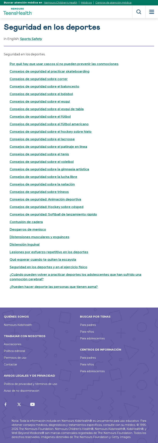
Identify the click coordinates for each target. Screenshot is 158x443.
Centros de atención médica (113, 2)
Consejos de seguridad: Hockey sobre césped (46, 207)
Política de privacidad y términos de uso (30, 384)
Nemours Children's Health (60, 2)
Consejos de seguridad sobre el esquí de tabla (47, 109)
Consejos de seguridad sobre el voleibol (42, 162)
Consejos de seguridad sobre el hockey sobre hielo (51, 132)
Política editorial (14, 351)
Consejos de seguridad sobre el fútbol (40, 116)
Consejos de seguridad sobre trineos (39, 192)
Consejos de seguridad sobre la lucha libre (43, 177)
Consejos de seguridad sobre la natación (42, 184)
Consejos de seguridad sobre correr (39, 79)
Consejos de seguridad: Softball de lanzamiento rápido (53, 214)
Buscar (138, 11)
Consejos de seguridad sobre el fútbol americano (49, 124)
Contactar (10, 364)
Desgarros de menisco (28, 229)
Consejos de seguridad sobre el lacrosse (42, 139)
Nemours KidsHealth (18, 325)
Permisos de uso (15, 357)
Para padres (88, 325)
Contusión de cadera (26, 222)
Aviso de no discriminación (21, 390)
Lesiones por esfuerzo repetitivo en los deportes (49, 252)
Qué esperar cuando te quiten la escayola (43, 259)
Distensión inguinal (25, 244)
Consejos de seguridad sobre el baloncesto (44, 86)
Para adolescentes (92, 338)
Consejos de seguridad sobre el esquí (40, 101)
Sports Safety (31, 39)
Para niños (87, 331)
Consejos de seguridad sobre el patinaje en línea (48, 147)
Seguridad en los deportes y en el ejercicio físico (48, 267)
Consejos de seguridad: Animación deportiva (45, 199)
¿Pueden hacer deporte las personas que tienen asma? (54, 287)
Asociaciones (12, 344)
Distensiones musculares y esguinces (39, 237)
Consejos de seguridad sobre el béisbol (41, 94)
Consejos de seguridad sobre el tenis (39, 154)
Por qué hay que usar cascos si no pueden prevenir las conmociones (64, 64)
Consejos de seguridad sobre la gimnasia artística (49, 169)
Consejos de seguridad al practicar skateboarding (49, 71)
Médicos (86, 2)
